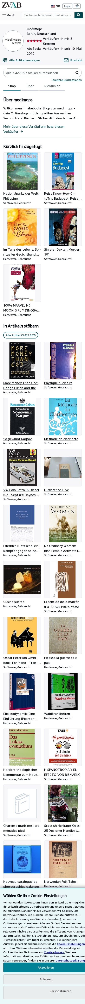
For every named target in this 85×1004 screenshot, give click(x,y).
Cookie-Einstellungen (71, 944)
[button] (77, 73)
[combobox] (48, 15)
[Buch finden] (78, 15)
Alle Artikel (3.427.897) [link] (21, 335)
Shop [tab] (12, 86)
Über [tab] (30, 86)
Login (67, 6)
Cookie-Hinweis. (54, 952)
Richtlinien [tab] (52, 86)
